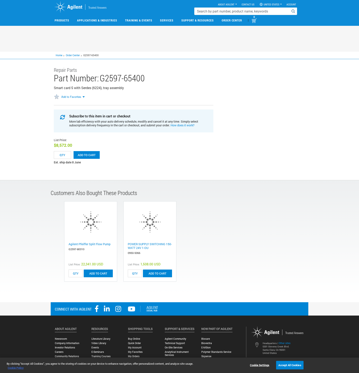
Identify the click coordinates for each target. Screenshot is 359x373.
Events (95, 347)
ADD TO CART (98, 273)
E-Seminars (97, 351)
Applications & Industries (97, 20)
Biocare (205, 338)
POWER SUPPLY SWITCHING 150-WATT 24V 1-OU (150, 246)
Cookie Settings (259, 365)
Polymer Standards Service (216, 351)
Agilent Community (175, 338)
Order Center (232, 20)
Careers (59, 351)
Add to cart (87, 155)
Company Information (67, 343)
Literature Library (100, 338)
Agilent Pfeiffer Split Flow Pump (90, 244)
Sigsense (206, 356)
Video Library (98, 343)
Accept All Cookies (289, 365)
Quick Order (134, 343)
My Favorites (135, 351)
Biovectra (206, 343)
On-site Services (173, 347)
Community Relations (67, 356)
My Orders (133, 356)
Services (166, 20)
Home (59, 55)
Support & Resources (197, 20)
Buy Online (134, 338)
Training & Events (138, 20)
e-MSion (206, 347)
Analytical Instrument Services (177, 353)
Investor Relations (65, 347)
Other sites (284, 343)
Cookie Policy (16, 368)
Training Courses (101, 356)
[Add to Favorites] (56, 97)
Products (62, 20)
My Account (134, 347)
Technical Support (175, 343)
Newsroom (61, 338)
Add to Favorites (71, 97)
